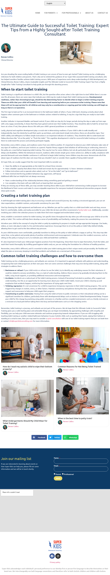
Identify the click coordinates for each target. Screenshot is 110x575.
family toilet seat (84, 210)
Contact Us (103, 13)
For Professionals (70, 13)
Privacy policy (55, 562)
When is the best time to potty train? (75, 418)
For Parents (49, 13)
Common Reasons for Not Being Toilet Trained (79, 366)
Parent (58, 474)
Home (37, 13)
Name (56, 458)
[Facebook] (52, 556)
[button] (39, 437)
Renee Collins (13, 372)
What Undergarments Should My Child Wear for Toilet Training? (25, 422)
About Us (89, 13)
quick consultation (54, 318)
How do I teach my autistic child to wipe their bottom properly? (27, 367)
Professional (69, 474)
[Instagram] (58, 556)
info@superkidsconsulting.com (21, 321)
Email (56, 465)
